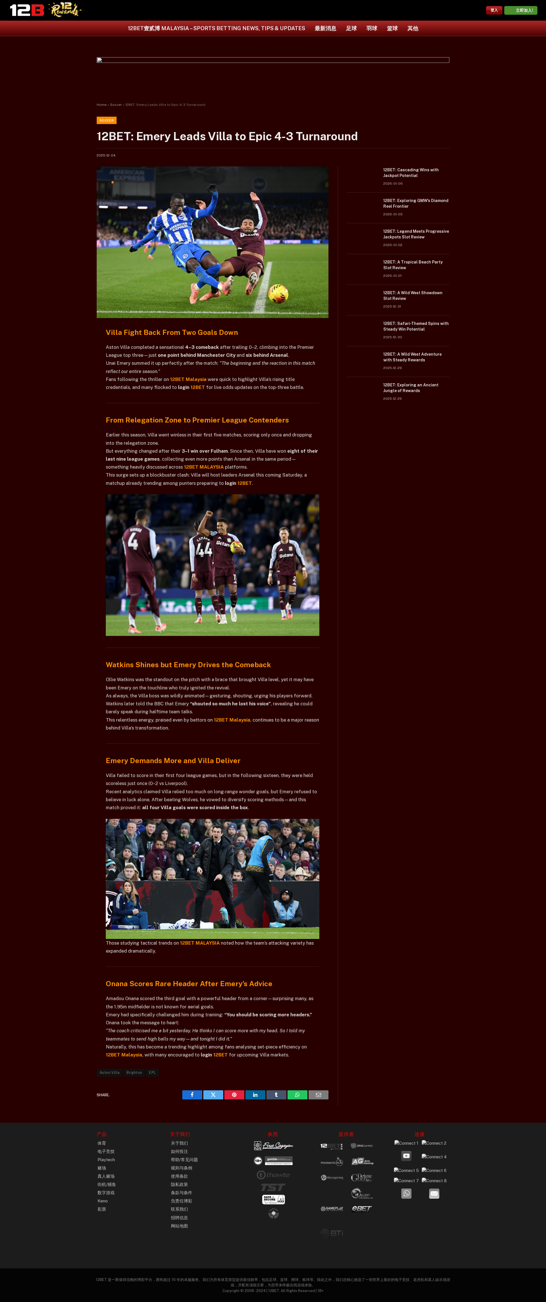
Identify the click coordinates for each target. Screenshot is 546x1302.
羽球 (372, 28)
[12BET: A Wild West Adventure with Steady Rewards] (362, 361)
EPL (152, 1072)
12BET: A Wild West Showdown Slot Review (412, 296)
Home (102, 105)
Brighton (134, 1072)
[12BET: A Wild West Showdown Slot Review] (362, 300)
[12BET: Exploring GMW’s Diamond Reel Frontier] (362, 208)
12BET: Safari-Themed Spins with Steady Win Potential (416, 326)
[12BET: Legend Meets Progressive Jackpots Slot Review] (362, 239)
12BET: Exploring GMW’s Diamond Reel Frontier (415, 203)
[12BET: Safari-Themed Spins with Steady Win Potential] (362, 331)
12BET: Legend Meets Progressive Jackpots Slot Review (416, 234)
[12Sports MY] (27, 10)
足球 (351, 28)
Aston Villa (109, 1072)
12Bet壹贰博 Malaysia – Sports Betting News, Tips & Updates (216, 28)
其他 (413, 28)
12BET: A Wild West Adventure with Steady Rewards (412, 357)
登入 (494, 10)
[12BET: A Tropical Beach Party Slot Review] (362, 269)
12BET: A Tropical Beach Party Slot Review (413, 265)
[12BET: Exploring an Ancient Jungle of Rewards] (362, 392)
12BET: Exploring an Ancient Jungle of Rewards (411, 388)
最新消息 (325, 28)
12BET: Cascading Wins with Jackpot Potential (411, 173)
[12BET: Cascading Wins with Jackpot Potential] (362, 177)
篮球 (392, 28)
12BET (198, 387)
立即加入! (524, 10)
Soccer (116, 105)
